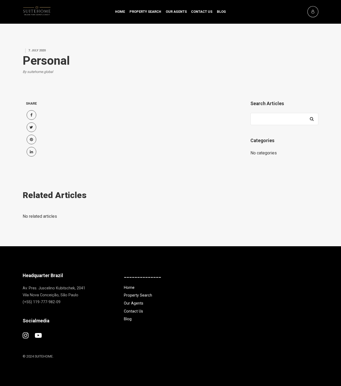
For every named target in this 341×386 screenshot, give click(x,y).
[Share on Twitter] (31, 127)
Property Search (145, 12)
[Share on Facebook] (31, 115)
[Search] (311, 119)
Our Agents (176, 12)
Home (120, 12)
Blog (221, 12)
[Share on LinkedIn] (31, 152)
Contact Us (201, 12)
